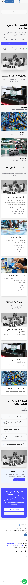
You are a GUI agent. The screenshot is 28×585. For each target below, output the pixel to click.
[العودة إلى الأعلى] (25, 534)
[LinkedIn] (16, 551)
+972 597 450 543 (10, 545)
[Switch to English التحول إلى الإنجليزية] (16, 1)
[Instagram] (21, 551)
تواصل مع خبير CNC (19, 479)
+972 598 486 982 (19, 545)
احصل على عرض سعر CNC (14, 43)
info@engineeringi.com (13, 543)
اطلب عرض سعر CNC (14, 509)
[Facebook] (25, 551)
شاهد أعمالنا (14, 513)
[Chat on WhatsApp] (24, 581)
